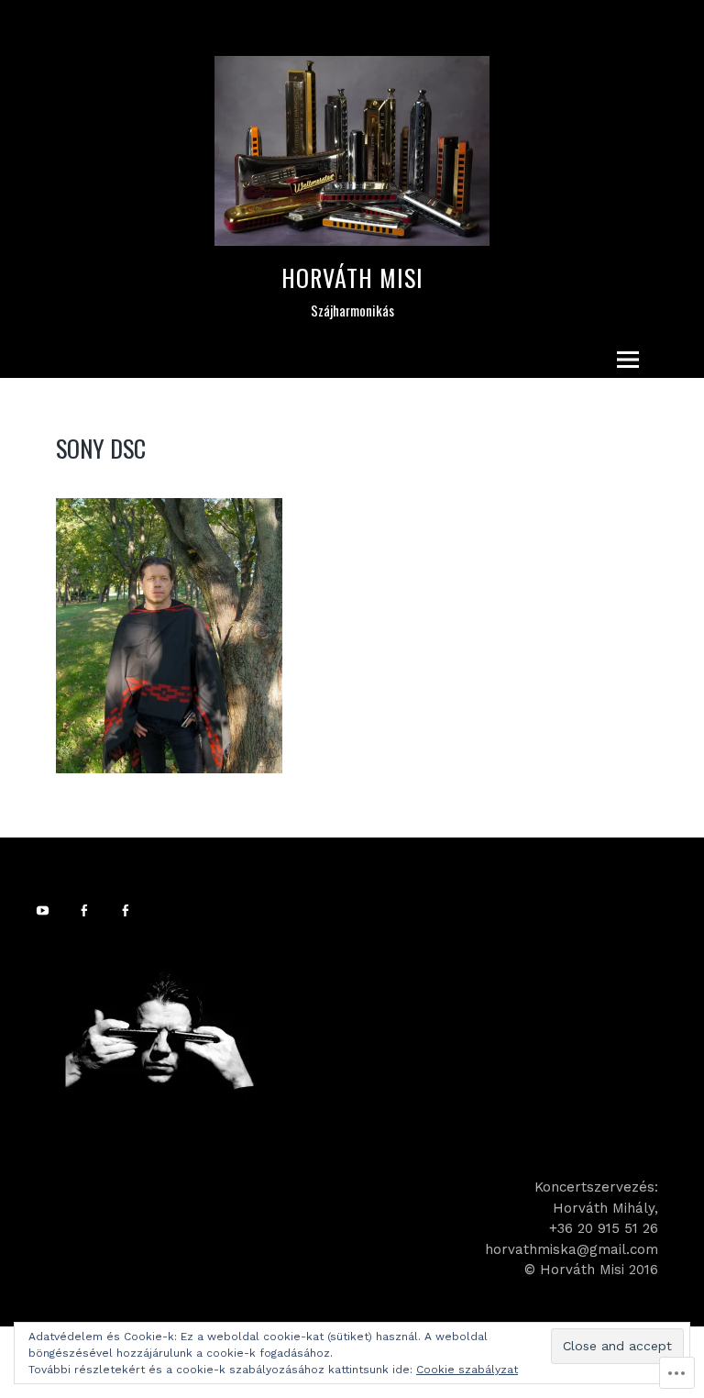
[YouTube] (46, 910)
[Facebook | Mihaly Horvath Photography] (128, 910)
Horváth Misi (352, 277)
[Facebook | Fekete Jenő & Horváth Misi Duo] (87, 910)
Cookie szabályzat (467, 1369)
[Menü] (628, 359)
